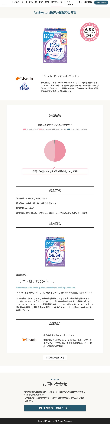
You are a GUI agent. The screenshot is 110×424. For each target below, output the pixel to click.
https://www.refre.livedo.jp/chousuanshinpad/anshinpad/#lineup (45, 288)
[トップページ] (4, 3)
